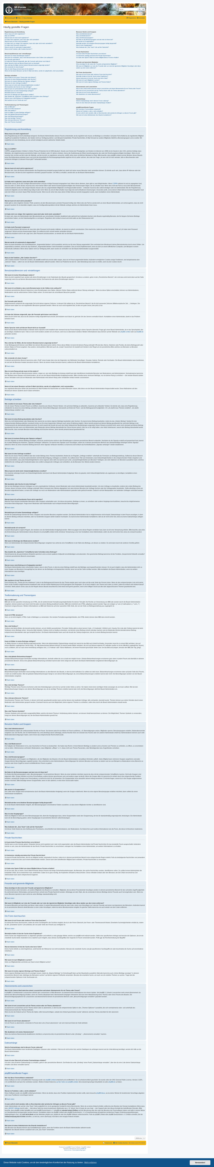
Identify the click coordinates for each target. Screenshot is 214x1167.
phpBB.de (140, 332)
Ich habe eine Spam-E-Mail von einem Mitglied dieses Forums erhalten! (97, 57)
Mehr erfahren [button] (90, 1162)
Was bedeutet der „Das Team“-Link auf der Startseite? (92, 47)
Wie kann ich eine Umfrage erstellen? (16, 83)
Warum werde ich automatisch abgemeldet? (18, 47)
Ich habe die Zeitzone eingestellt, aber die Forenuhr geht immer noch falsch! (27, 61)
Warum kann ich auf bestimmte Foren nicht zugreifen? (21, 89)
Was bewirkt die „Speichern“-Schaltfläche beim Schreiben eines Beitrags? (27, 96)
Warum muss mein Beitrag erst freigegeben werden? (20, 98)
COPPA (115, 183)
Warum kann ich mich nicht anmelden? (16, 41)
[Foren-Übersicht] (9, 9)
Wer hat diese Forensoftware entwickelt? (88, 109)
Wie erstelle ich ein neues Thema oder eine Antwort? (20, 77)
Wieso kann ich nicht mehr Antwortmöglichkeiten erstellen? (22, 85)
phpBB (68, 1147)
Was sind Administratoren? (84, 34)
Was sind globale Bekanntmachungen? (16, 114)
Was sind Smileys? (10, 110)
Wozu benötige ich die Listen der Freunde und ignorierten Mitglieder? (96, 64)
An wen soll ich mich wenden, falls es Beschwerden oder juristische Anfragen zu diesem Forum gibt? (106, 113)
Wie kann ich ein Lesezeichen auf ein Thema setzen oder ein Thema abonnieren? (100, 90)
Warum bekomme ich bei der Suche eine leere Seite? (92, 78)
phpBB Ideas (100, 1093)
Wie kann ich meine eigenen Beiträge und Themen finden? (93, 82)
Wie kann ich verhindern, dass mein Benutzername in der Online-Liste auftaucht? (29, 57)
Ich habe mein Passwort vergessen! (15, 45)
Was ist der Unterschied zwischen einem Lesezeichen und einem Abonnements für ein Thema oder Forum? (108, 88)
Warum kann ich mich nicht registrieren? (17, 37)
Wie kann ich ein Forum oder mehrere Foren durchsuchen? (94, 74)
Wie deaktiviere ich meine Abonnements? (88, 94)
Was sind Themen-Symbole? (13, 122)
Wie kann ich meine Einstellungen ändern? (17, 55)
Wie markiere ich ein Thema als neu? (16, 100)
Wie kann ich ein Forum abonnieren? (87, 92)
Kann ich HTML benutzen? (13, 108)
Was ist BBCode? (10, 107)
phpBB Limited (125, 332)
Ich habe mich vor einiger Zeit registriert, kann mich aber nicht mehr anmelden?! (29, 43)
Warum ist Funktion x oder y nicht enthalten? (89, 111)
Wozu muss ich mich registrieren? (15, 34)
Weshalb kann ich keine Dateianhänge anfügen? (19, 90)
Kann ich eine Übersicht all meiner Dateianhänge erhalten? (93, 102)
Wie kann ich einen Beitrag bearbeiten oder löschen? (20, 79)
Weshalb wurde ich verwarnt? (14, 92)
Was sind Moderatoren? (83, 35)
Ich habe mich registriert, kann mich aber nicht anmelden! (22, 39)
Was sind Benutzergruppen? (84, 37)
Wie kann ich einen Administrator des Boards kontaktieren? (93, 115)
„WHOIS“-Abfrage (14, 1108)
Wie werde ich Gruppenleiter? (85, 41)
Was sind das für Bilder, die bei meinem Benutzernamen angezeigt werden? (27, 65)
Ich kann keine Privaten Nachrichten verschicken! (91, 53)
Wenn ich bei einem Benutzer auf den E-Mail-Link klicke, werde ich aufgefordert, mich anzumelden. (34, 71)
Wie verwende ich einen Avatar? (14, 67)
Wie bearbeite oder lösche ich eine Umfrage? (18, 87)
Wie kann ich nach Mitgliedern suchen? (88, 80)
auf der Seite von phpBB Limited (67, 1082)
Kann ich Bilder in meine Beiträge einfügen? (17, 112)
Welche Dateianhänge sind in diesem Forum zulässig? (92, 100)
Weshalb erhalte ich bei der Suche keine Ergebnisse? (92, 76)
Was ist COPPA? (10, 35)
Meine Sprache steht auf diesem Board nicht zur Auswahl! (22, 63)
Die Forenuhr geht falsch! (12, 59)
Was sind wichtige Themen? (13, 118)
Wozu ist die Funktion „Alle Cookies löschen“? (18, 49)
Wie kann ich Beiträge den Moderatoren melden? (19, 94)
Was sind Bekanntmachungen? (14, 116)
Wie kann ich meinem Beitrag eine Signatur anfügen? (20, 81)
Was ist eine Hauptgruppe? (84, 45)
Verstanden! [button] (200, 1163)
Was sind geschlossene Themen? (15, 120)
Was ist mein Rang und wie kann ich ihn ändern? (19, 69)
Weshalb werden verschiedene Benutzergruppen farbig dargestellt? (96, 43)
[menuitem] (18, 17)
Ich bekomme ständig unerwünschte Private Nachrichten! (93, 55)
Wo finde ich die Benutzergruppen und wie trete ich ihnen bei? (94, 39)
